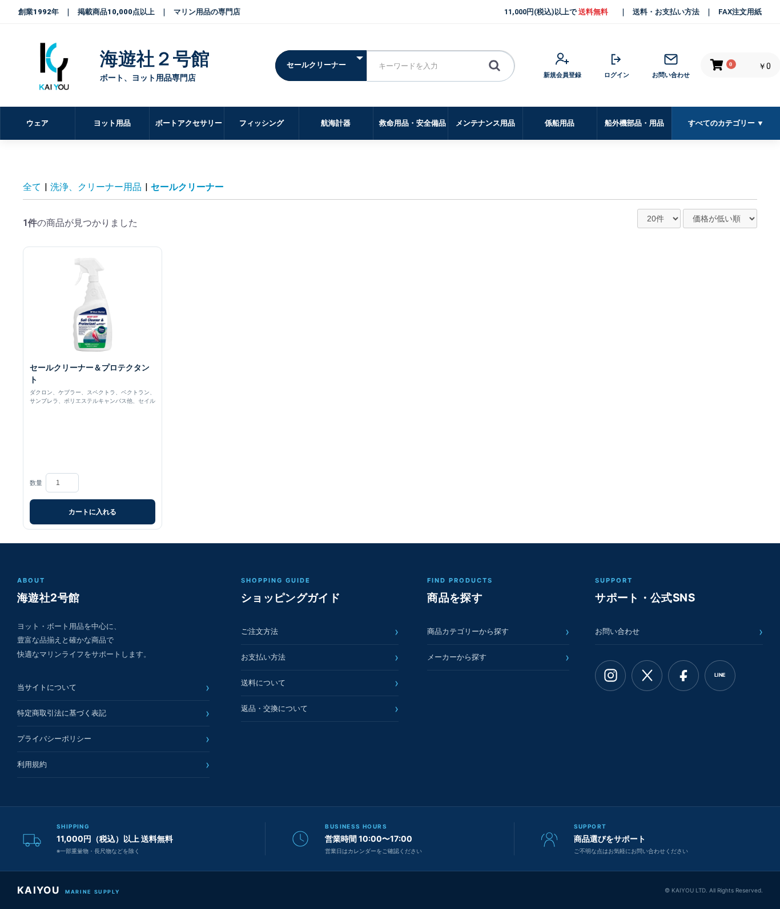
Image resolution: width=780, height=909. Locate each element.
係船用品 (559, 123)
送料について (320, 683)
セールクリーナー (187, 186)
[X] (647, 675)
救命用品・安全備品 (412, 123)
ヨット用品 (112, 123)
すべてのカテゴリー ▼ (726, 123)
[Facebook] (683, 675)
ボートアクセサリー (188, 123)
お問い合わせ (679, 632)
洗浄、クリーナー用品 (96, 186)
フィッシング (261, 123)
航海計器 (336, 123)
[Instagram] (610, 675)
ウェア (37, 123)
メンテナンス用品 (485, 123)
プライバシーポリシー (113, 739)
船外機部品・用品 (634, 123)
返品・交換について (320, 709)
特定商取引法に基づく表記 (113, 713)
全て (32, 186)
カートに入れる (92, 512)
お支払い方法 (320, 657)
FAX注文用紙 (740, 11)
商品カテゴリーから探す (498, 632)
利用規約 (113, 764)
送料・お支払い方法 (666, 11)
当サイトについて (113, 687)
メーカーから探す (498, 657)
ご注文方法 (320, 632)
